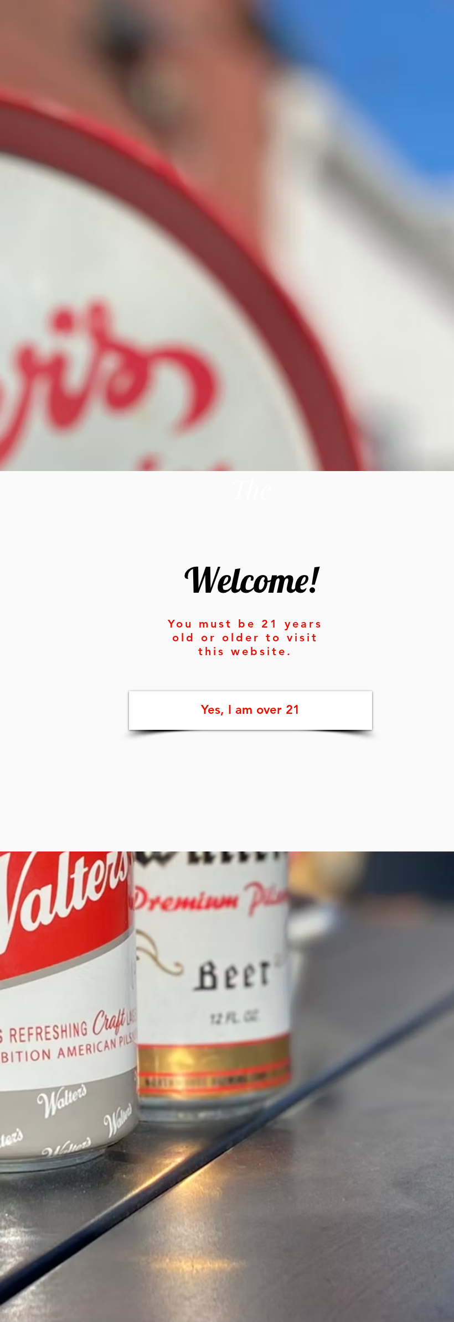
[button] (250, 710)
